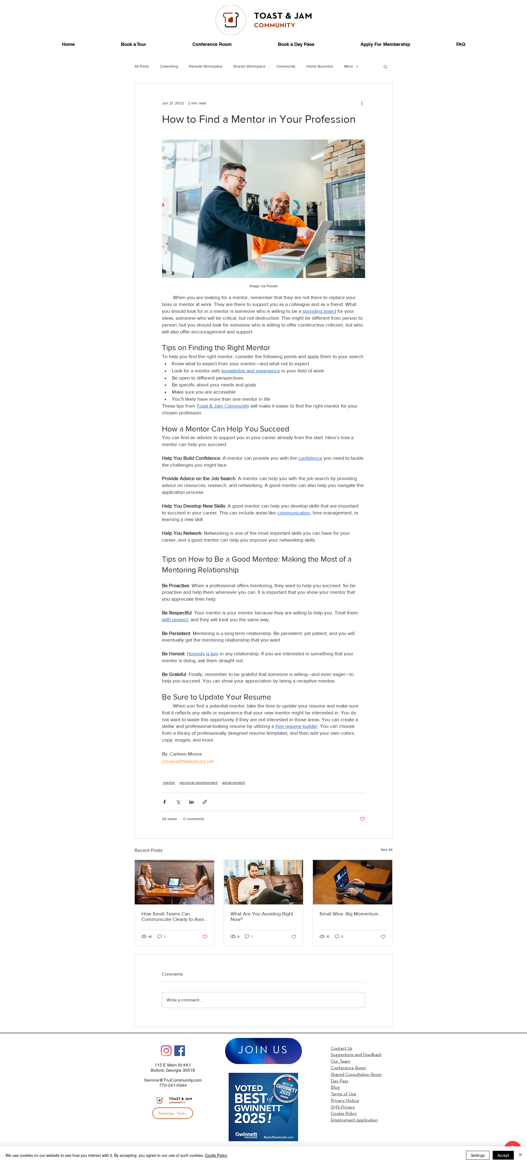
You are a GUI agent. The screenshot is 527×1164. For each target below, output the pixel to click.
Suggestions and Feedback (356, 1055)
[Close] (520, 1155)
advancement (233, 782)
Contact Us (341, 1048)
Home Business (319, 66)
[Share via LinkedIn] (191, 801)
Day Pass (339, 1081)
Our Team (340, 1061)
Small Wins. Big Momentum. (349, 914)
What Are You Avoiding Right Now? (262, 916)
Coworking (169, 66)
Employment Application (354, 1120)
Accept (503, 1155)
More (348, 66)
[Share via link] (205, 801)
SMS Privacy (343, 1107)
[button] (385, 66)
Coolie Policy (216, 1155)
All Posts (141, 66)
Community (285, 66)
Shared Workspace (249, 66)
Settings (478, 1155)
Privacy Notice (345, 1101)
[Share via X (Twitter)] (178, 801)
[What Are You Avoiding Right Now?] (263, 882)
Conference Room (348, 1068)
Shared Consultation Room (356, 1075)
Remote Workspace (205, 66)
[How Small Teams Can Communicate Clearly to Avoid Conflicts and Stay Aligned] (174, 882)
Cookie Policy (344, 1114)
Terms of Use (343, 1094)
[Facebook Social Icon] (179, 1050)
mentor (169, 782)
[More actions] (361, 103)
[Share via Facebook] (164, 801)
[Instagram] (166, 1050)
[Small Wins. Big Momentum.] (352, 882)
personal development (199, 782)
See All (387, 849)
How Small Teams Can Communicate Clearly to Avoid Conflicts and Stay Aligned (174, 916)
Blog (335, 1087)
